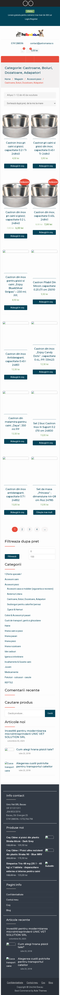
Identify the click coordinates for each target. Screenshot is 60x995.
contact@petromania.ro (41, 43)
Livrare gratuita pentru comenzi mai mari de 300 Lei (30, 15)
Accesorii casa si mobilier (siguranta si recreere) (30, 589)
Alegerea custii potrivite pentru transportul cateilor (34, 765)
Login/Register (31, 19)
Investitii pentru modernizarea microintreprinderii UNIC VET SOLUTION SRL (25, 734)
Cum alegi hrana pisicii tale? (35, 749)
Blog (8, 910)
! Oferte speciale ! (13, 574)
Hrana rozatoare (13, 646)
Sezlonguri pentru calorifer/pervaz (24, 604)
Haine (7, 626)
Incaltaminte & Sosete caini (18, 662)
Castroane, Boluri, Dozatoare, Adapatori (26, 599)
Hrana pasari (11, 636)
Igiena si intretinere (14, 656)
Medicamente (11, 672)
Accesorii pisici (34, 79)
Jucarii (8, 667)
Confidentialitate (14, 894)
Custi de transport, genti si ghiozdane (23, 620)
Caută (50, 713)
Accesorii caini (12, 579)
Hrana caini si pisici (14, 631)
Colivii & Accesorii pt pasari (17, 615)
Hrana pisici (10, 641)
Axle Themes (40, 991)
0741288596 (17, 43)
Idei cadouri (10, 651)
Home (8, 79)
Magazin (19, 79)
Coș (8, 905)
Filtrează (12, 556)
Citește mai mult (44, 512)
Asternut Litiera (14, 594)
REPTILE (9, 682)
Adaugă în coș (17, 166)
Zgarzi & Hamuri (15, 609)
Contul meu (12, 899)
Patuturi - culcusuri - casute (18, 677)
